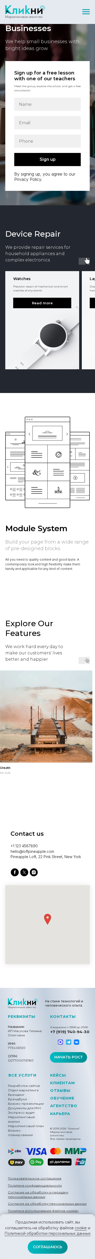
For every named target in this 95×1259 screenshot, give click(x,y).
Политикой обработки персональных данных (47, 1233)
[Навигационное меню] (86, 11)
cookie (81, 1228)
